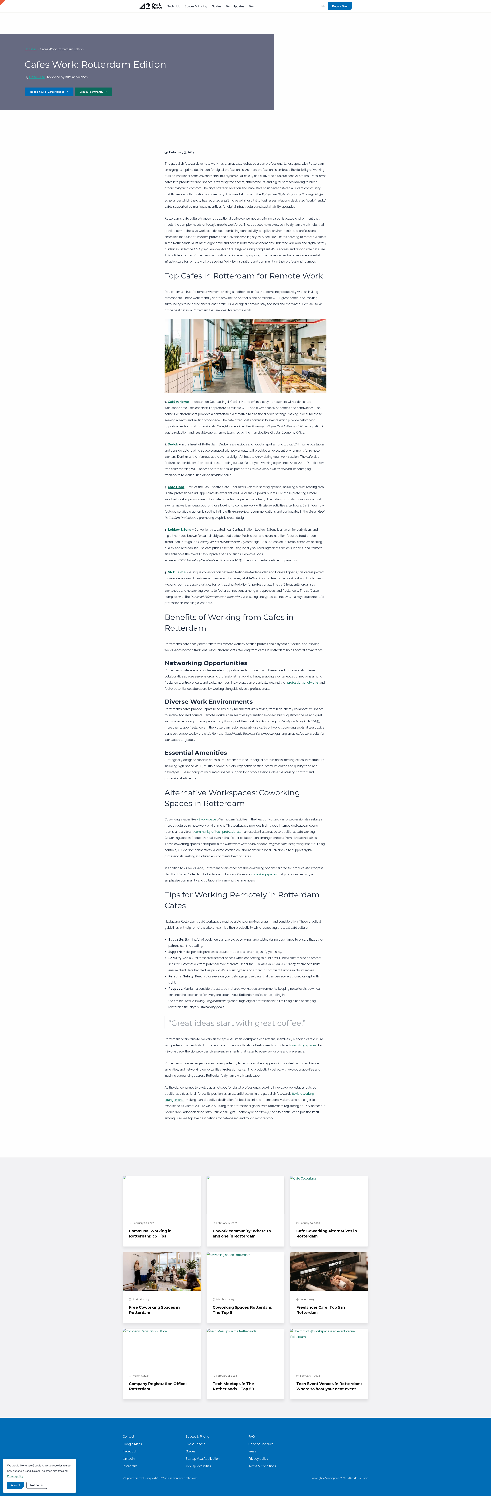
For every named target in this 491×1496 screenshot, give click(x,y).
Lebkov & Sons (179, 529)
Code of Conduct (260, 1444)
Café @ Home (178, 402)
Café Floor (176, 487)
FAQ (251, 1436)
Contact (128, 1436)
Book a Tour (340, 6)
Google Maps (132, 1444)
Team (252, 6)
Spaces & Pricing (196, 6)
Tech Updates (235, 6)
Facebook (130, 1451)
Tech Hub (173, 6)
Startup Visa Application (203, 1458)
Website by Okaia (358, 1477)
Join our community (92, 92)
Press (252, 1451)
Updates (31, 49)
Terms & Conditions (262, 1466)
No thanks (36, 1485)
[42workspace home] (150, 6)
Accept (15, 1485)
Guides (216, 6)
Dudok (173, 444)
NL (323, 6)
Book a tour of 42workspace (48, 92)
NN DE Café (177, 572)
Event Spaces (195, 1444)
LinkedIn (129, 1458)
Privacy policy (258, 1458)
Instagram (130, 1466)
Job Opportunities (198, 1466)
